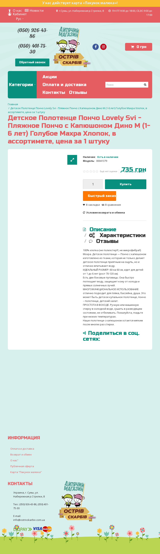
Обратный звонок (32, 62)
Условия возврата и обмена (105, 212)
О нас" (14, 460)
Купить (126, 184)
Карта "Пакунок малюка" (26, 472)
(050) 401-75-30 (32, 49)
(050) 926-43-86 (32, 33)
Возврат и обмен (21, 454)
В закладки (93, 204)
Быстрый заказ (102, 196)
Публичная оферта (22, 466)
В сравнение (113, 204)
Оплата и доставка (22, 448)
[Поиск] (145, 85)
